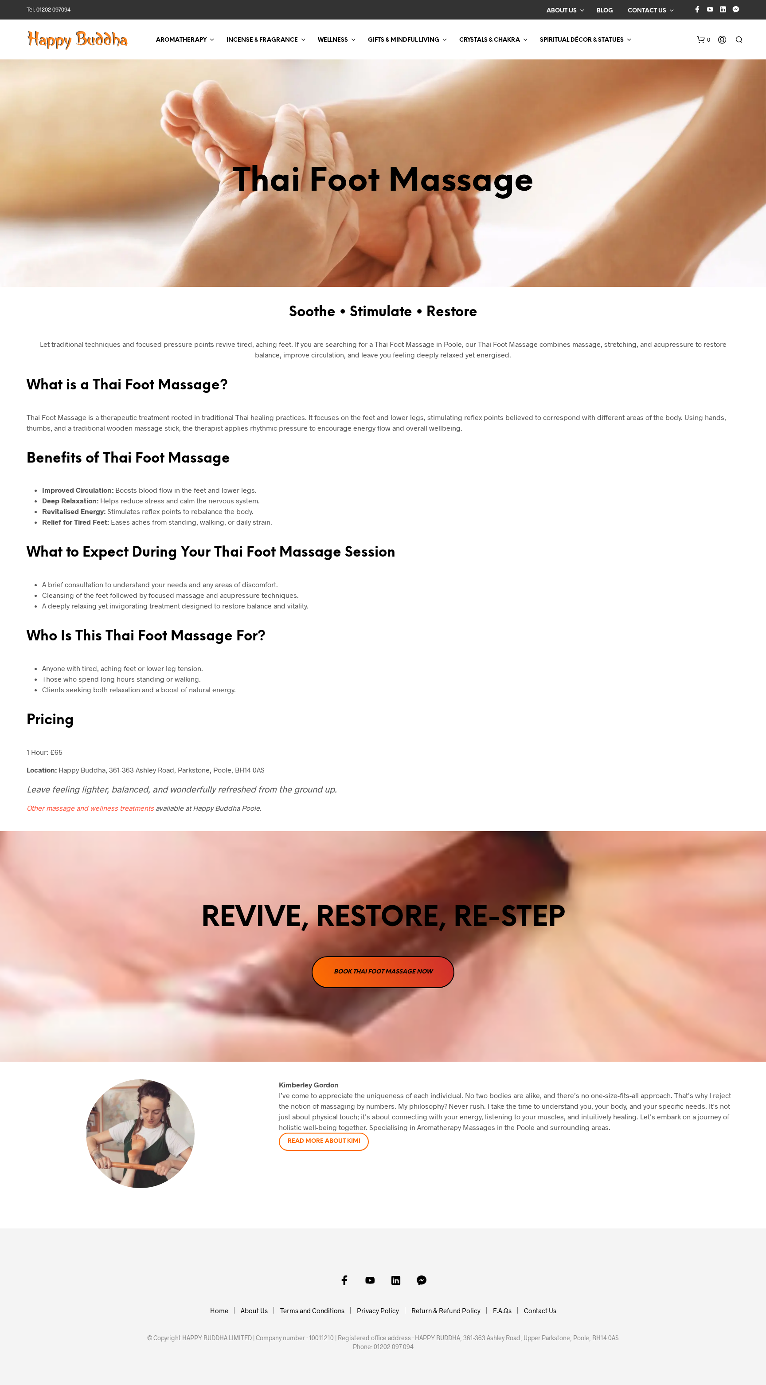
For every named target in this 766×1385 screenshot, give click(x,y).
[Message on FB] (735, 9)
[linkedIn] (723, 9)
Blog (605, 11)
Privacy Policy (378, 1310)
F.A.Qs (502, 1310)
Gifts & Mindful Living (403, 40)
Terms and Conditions (312, 1310)
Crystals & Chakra (489, 40)
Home (219, 1310)
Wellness (333, 40)
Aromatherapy (181, 40)
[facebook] (697, 9)
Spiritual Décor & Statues (582, 40)
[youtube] (710, 9)
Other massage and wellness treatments (90, 808)
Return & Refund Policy (446, 1310)
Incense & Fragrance (262, 40)
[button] (703, 39)
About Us (562, 11)
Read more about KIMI (324, 1141)
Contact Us (647, 11)
